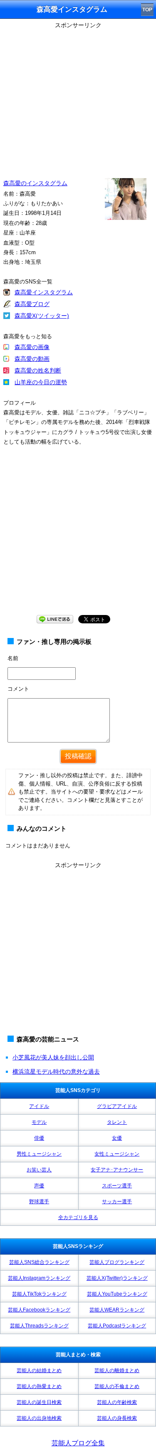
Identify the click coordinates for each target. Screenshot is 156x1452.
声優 (39, 1186)
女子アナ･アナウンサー (117, 1170)
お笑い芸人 (39, 1170)
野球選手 (39, 1201)
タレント (117, 1122)
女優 (117, 1138)
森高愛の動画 (32, 358)
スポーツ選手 (117, 1186)
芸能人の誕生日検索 (39, 1402)
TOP (147, 10)
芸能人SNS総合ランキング (39, 1262)
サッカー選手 (117, 1201)
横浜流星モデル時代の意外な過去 (56, 1071)
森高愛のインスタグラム (35, 183)
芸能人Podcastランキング (117, 1326)
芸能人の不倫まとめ (116, 1386)
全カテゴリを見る (78, 1217)
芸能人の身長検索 (117, 1418)
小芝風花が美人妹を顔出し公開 (53, 1057)
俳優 (39, 1138)
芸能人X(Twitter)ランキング (117, 1278)
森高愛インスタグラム (44, 292)
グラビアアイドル (117, 1106)
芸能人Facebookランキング (39, 1310)
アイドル (39, 1106)
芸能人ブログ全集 (78, 1443)
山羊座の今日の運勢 (41, 382)
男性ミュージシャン (39, 1154)
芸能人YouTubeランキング (117, 1294)
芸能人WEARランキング (116, 1310)
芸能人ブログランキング (116, 1262)
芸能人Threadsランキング (39, 1326)
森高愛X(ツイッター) (42, 315)
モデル (39, 1122)
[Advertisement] (78, 949)
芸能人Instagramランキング (39, 1278)
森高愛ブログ (32, 304)
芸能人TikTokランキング (39, 1294)
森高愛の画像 (32, 347)
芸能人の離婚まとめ (116, 1370)
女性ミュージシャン (116, 1154)
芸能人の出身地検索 (39, 1418)
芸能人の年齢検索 (117, 1402)
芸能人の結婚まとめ (39, 1370)
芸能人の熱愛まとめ (39, 1386)
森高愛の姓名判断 (38, 370)
